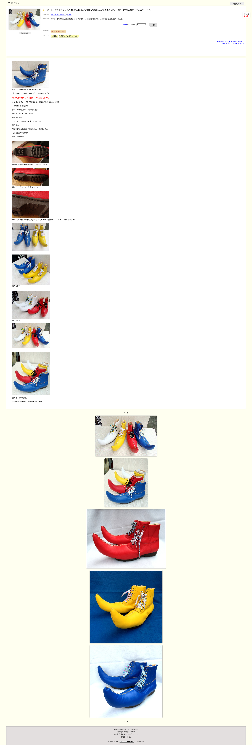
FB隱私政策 (140, 741)
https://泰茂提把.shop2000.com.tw (233, 43)
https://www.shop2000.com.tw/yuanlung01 (230, 41)
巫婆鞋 (69, 15)
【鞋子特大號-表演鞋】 (58, 15)
